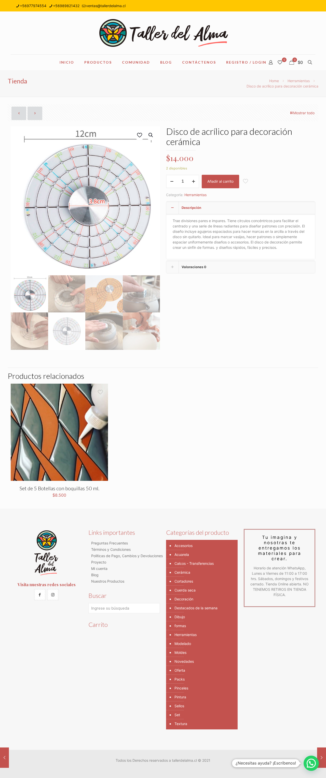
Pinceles (181, 688)
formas (180, 626)
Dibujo (179, 617)
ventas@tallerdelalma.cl (106, 6)
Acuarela (181, 554)
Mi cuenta (99, 568)
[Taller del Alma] (163, 32)
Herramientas (299, 81)
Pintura (180, 697)
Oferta (179, 670)
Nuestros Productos (107, 581)
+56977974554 (33, 6)
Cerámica (182, 572)
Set (177, 715)
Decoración (183, 599)
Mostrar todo (304, 113)
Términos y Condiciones (111, 549)
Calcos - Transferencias (194, 563)
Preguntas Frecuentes (109, 543)
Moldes (180, 652)
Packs (179, 679)
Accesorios (183, 545)
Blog (95, 575)
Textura (180, 724)
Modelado (182, 643)
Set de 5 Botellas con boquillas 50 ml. (59, 488)
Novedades (184, 661)
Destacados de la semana (196, 608)
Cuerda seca (185, 590)
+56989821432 (66, 6)
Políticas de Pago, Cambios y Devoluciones (127, 556)
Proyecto (98, 562)
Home (274, 81)
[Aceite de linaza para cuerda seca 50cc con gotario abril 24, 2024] (321, 757)
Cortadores (183, 581)
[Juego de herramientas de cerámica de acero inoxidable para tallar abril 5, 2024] (4, 757)
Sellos (179, 706)
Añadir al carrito (220, 181)
